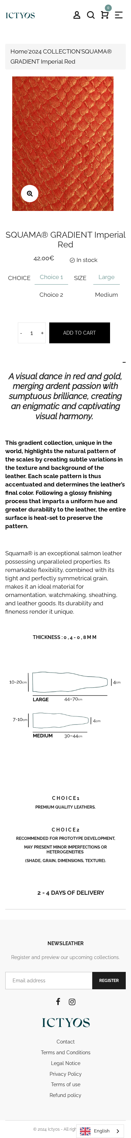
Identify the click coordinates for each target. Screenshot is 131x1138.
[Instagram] (72, 1002)
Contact (66, 1042)
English (102, 1130)
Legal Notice (65, 1063)
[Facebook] (58, 1002)
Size (80, 278)
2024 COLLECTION (54, 51)
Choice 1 (51, 276)
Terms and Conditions (65, 1052)
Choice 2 (51, 294)
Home (19, 51)
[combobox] (100, 1131)
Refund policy (65, 1095)
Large (107, 276)
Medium (106, 294)
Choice (19, 278)
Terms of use (65, 1084)
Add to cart (79, 333)
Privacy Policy (66, 1074)
